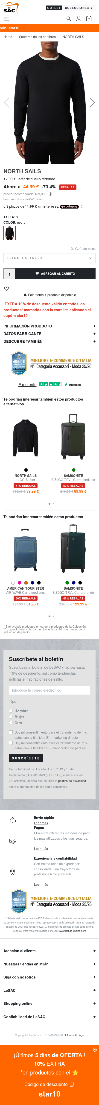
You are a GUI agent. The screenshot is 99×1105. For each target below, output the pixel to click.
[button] (92, 103)
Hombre (22, 710)
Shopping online (17, 1003)
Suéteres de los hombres (37, 36)
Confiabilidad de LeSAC (24, 1016)
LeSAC (9, 990)
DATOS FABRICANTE (22, 333)
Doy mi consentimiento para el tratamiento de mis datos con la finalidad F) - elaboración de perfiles (51, 745)
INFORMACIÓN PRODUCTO (27, 326)
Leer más (41, 823)
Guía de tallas (85, 248)
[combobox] (49, 258)
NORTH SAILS (73, 36)
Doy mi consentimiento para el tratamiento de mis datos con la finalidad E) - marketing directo (51, 734)
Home (7, 36)
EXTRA (49, 1063)
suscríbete (26, 758)
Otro (18, 722)
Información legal (74, 1035)
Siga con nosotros (19, 977)
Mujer (19, 716)
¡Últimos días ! (49, 1055)
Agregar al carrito (58, 274)
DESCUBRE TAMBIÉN (23, 341)
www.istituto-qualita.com (72, 930)
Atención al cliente (19, 950)
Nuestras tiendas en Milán (26, 964)
